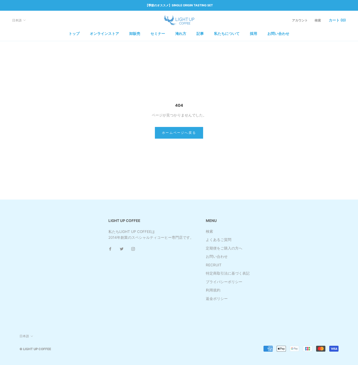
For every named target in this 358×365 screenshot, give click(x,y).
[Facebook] (110, 249)
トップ (74, 33)
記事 (200, 33)
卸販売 (134, 33)
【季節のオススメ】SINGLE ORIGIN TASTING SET (179, 5)
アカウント (300, 20)
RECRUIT (214, 265)
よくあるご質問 (218, 239)
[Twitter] (121, 249)
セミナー (158, 33)
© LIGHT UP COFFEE (35, 349)
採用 (253, 33)
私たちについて (227, 33)
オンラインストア (104, 33)
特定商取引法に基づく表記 (228, 273)
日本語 (17, 20)
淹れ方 (180, 33)
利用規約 (213, 290)
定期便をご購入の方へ (224, 248)
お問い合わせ (278, 33)
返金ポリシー (217, 298)
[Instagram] (133, 249)
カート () (337, 20)
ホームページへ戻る (179, 132)
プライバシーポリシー (224, 281)
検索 (318, 20)
